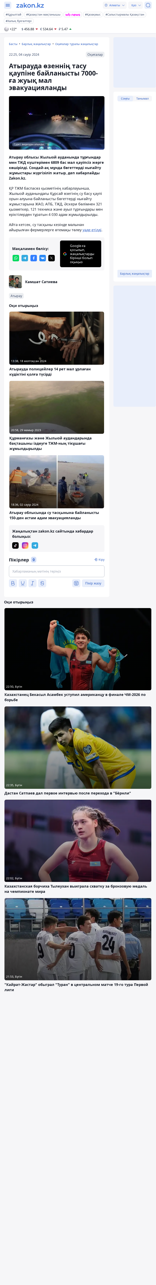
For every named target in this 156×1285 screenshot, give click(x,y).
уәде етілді (92, 229)
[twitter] (51, 258)
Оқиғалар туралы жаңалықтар (76, 44)
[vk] (42, 258)
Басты (13, 44)
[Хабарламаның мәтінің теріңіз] (56, 571)
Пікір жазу (93, 583)
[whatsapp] (15, 258)
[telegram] (24, 258)
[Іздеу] (148, 5)
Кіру (101, 559)
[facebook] (33, 258)
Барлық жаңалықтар (36, 44)
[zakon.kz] (30, 5)
